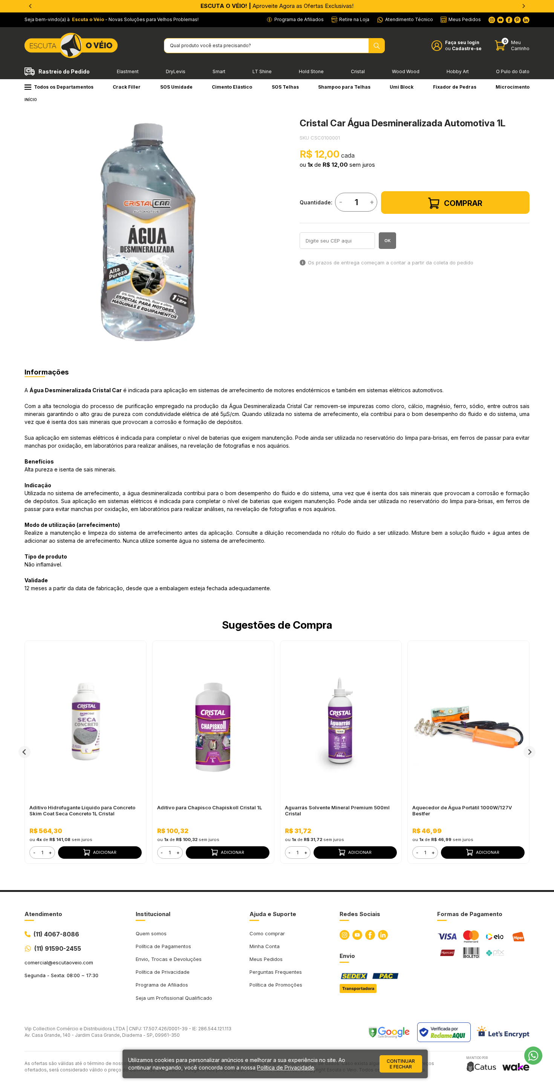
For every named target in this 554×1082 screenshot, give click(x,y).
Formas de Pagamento (469, 914)
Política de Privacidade (163, 972)
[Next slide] (529, 752)
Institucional (153, 914)
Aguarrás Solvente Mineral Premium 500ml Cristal (337, 810)
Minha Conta (264, 946)
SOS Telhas (285, 87)
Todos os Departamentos (63, 87)
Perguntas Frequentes (275, 972)
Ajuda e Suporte (272, 914)
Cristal (358, 71)
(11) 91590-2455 (57, 948)
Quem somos (151, 933)
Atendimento (43, 914)
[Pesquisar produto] (377, 45)
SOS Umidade (176, 87)
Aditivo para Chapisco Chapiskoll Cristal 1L (209, 807)
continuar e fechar (401, 1064)
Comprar (463, 203)
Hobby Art (458, 71)
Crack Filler (127, 87)
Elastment (128, 71)
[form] (42, 852)
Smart (219, 71)
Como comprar (267, 933)
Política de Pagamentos (163, 946)
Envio (347, 955)
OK (387, 240)
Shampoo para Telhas (344, 87)
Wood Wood (405, 71)
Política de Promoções (275, 985)
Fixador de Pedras (454, 87)
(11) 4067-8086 (56, 934)
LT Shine (262, 71)
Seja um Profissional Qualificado (174, 998)
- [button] (34, 852)
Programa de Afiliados (162, 985)
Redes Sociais (360, 914)
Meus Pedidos (266, 959)
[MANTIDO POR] (481, 1067)
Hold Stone (311, 71)
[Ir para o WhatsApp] (533, 1056)
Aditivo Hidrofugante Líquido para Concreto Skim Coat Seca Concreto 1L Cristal (82, 810)
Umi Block (401, 87)
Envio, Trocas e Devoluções (169, 959)
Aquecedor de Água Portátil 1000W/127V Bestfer (462, 810)
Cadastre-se (467, 48)
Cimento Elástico (232, 87)
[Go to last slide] (24, 752)
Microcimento (513, 87)
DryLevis (175, 71)
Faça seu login (462, 42)
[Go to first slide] (523, 6)
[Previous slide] (30, 6)
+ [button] (50, 852)
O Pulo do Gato (513, 71)
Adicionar (104, 852)
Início (30, 99)
